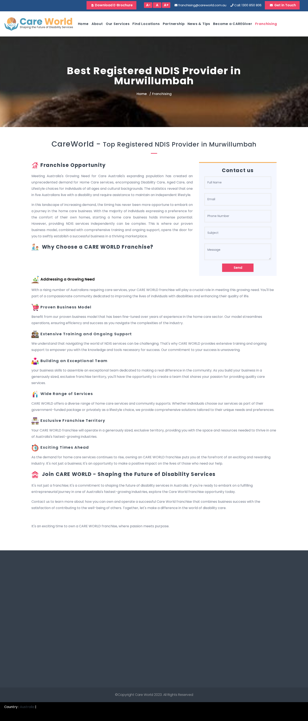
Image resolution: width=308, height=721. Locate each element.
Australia (27, 706)
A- (148, 5)
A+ (166, 5)
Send (238, 267)
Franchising (266, 23)
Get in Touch (285, 5)
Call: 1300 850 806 (247, 5)
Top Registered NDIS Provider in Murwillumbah (179, 144)
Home (83, 23)
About (97, 23)
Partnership (174, 23)
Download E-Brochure (114, 5)
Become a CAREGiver (232, 23)
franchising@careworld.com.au (202, 5)
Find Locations (146, 23)
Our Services (118, 23)
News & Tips (199, 23)
